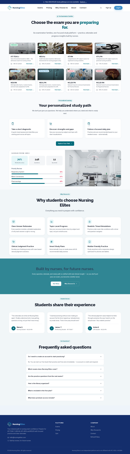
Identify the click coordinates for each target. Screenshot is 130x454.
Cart (56, 433)
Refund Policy (95, 437)
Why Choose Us (61, 8)
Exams (40, 8)
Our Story (56, 283)
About (73, 8)
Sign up (108, 8)
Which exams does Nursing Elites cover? (42, 369)
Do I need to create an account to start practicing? (46, 356)
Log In (118, 8)
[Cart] (101, 8)
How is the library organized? (38, 383)
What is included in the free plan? (40, 391)
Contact (83, 8)
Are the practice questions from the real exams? (45, 376)
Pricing (49, 8)
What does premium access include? (41, 398)
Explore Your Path (64, 143)
